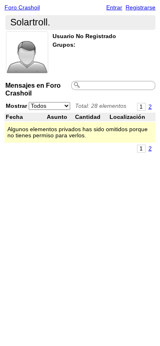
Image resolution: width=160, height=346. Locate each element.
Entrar (114, 8)
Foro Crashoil (22, 8)
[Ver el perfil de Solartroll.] (27, 69)
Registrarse (140, 8)
